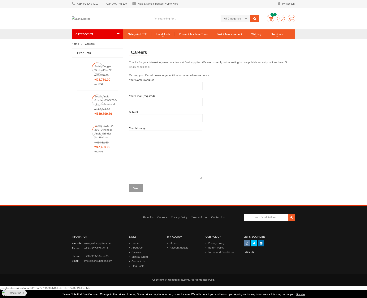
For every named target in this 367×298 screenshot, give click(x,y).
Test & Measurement (229, 34)
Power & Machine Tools (193, 34)
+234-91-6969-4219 (87, 3)
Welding (256, 34)
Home (135, 243)
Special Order (140, 256)
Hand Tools (163, 34)
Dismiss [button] (300, 294)
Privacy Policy (179, 217)
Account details (179, 247)
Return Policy (216, 247)
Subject (133, 111)
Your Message (137, 128)
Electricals (276, 34)
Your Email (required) (142, 95)
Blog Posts (138, 265)
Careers (162, 217)
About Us (147, 217)
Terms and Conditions (221, 252)
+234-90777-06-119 (116, 3)
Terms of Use (199, 217)
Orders (174, 243)
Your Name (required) (142, 79)
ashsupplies (193, 62)
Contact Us (218, 217)
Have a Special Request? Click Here (158, 3)
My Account (288, 3)
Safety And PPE (137, 34)
